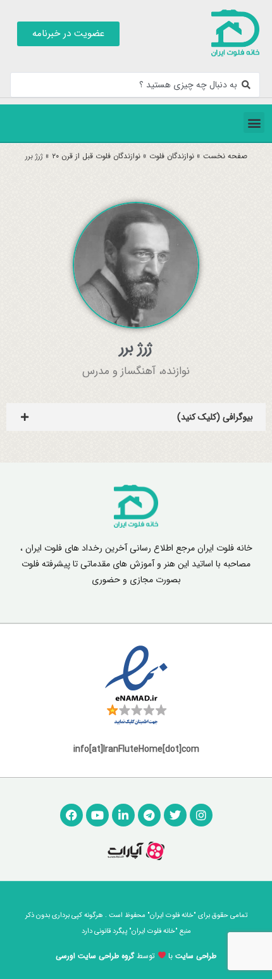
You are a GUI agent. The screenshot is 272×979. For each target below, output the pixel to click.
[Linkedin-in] (123, 815)
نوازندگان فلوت (171, 156)
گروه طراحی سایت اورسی (95, 956)
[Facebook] (71, 815)
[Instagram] (201, 815)
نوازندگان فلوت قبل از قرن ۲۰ (96, 156)
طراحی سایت (195, 956)
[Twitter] (175, 815)
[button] (254, 122)
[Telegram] (149, 815)
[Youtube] (97, 815)
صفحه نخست (225, 156)
